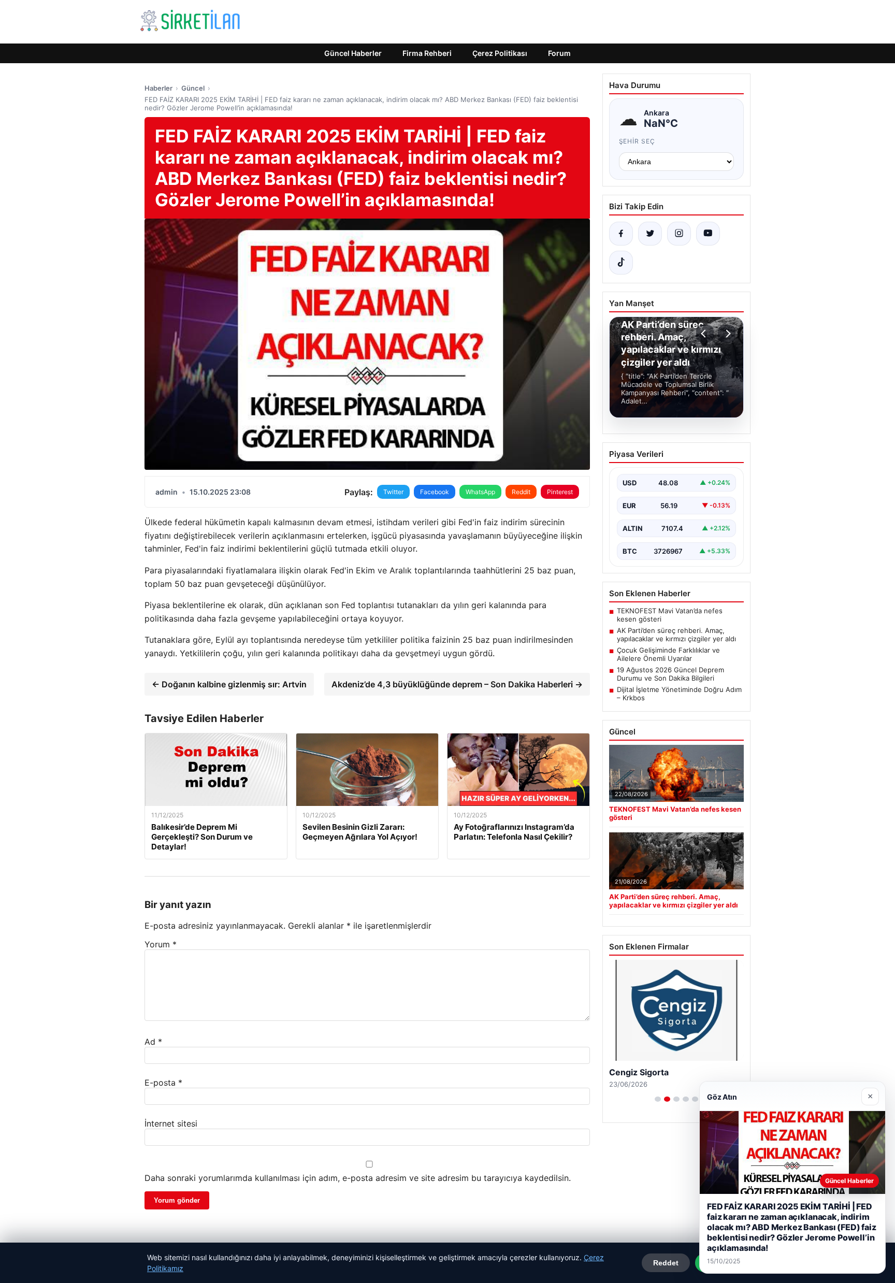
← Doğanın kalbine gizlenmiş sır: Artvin (229, 684)
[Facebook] (621, 234)
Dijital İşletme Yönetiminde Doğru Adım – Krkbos (679, 693)
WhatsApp (480, 492)
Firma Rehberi (427, 53)
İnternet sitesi (171, 1123)
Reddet (666, 1263)
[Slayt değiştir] (658, 1099)
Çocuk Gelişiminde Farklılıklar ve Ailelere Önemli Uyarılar (668, 654)
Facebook (434, 492)
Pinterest (560, 492)
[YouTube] (708, 234)
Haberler (158, 88)
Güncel (193, 88)
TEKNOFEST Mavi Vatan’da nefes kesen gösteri (670, 615)
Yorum (161, 944)
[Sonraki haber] (726, 333)
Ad (153, 1041)
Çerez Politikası (499, 53)
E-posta (163, 1082)
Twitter (393, 492)
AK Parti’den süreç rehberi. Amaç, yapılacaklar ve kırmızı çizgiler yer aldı (676, 634)
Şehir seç (637, 141)
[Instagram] (679, 234)
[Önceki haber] (705, 333)
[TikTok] (621, 263)
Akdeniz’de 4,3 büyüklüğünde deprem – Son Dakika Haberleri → (457, 684)
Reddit (521, 492)
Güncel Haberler (353, 53)
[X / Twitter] (650, 234)
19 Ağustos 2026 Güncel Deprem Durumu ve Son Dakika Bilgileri (670, 674)
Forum (559, 53)
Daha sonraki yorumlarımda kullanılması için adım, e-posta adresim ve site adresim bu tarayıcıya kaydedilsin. (358, 1178)
